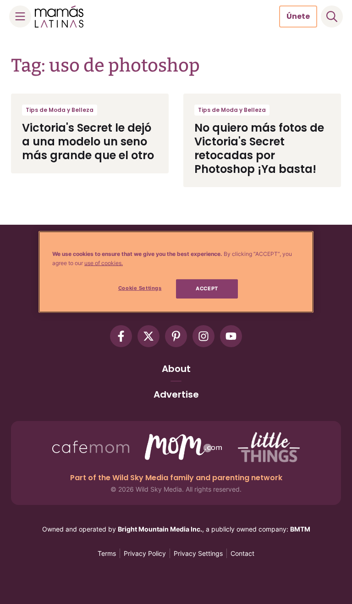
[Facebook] (121, 336)
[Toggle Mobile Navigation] (20, 17)
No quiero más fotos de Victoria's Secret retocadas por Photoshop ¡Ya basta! (259, 148)
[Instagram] (203, 336)
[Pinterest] (176, 336)
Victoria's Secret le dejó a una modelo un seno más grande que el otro (88, 141)
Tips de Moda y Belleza (60, 110)
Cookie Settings (140, 288)
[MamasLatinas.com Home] (59, 17)
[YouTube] (231, 336)
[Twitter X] (149, 336)
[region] (176, 272)
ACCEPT (207, 288)
